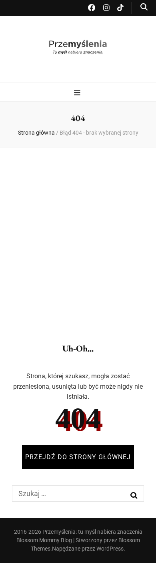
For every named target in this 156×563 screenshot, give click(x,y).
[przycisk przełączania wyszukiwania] (144, 7)
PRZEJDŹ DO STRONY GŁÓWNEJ (78, 457)
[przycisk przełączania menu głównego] (78, 93)
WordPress (110, 548)
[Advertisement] (78, 238)
